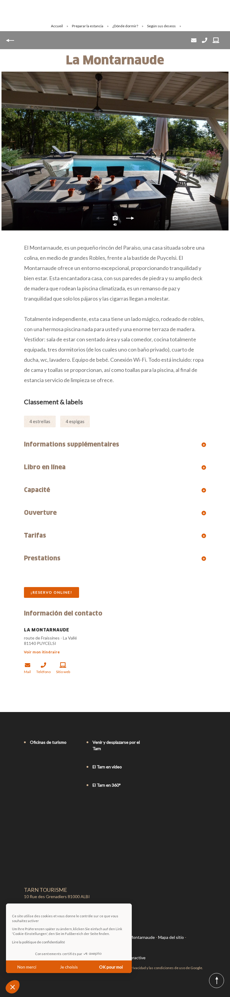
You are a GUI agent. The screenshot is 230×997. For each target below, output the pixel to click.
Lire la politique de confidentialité (38, 942)
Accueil (57, 26)
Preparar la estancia (88, 26)
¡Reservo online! (51, 592)
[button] (12, 987)
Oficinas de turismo (48, 742)
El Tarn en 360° (107, 785)
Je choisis (69, 966)
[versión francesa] (27, 810)
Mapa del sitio (171, 937)
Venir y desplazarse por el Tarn (116, 745)
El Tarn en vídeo (107, 766)
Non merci (26, 966)
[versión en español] (52, 810)
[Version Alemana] (44, 810)
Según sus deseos (161, 26)
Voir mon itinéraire (42, 652)
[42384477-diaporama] (115, 151)
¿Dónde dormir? (125, 26)
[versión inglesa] (35, 810)
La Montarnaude (139, 937)
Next (130, 220)
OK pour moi (111, 966)
